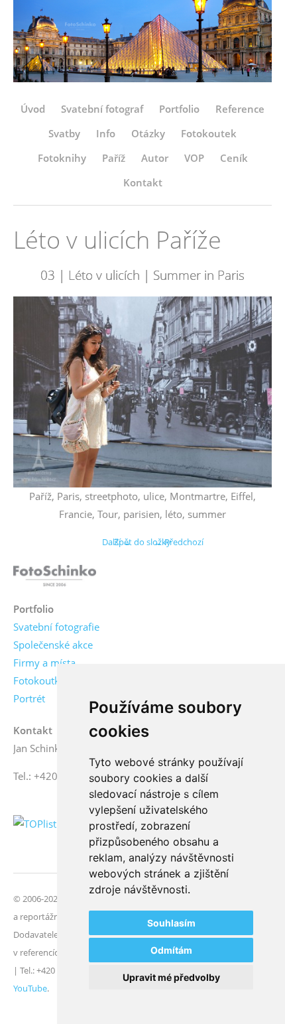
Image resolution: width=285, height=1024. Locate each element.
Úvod (33, 108)
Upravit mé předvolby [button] (171, 977)
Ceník (234, 157)
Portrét (29, 698)
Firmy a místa (44, 662)
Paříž (113, 157)
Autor (154, 157)
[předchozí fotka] (35, 391)
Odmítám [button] (171, 950)
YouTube (30, 988)
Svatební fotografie (56, 626)
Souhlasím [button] (171, 922)
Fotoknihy (62, 157)
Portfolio (179, 108)
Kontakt (142, 182)
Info (105, 133)
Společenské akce (53, 644)
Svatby (64, 133)
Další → (116, 542)
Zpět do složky (142, 542)
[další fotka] (250, 391)
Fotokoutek (209, 133)
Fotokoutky (39, 680)
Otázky (148, 133)
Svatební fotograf (102, 108)
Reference (239, 108)
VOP (194, 157)
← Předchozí (178, 542)
